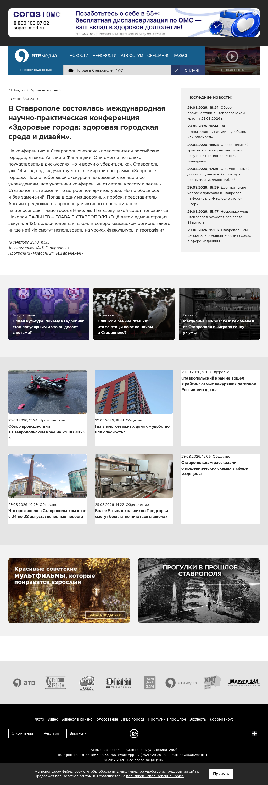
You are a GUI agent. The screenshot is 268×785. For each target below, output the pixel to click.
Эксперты (198, 719)
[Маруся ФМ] (244, 682)
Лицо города (133, 719)
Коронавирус (221, 719)
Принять (221, 774)
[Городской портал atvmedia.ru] (181, 682)
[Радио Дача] (149, 682)
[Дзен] (254, 733)
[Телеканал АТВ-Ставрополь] (24, 682)
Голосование (106, 719)
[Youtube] (231, 733)
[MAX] (220, 733)
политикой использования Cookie (155, 776)
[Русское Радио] (55, 682)
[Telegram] (197, 733)
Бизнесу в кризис (77, 719)
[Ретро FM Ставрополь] (87, 682)
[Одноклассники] (208, 733)
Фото (39, 719)
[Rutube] (243, 733)
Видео (52, 719)
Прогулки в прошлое (167, 719)
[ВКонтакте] (185, 733)
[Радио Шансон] (118, 682)
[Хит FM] (212, 682)
